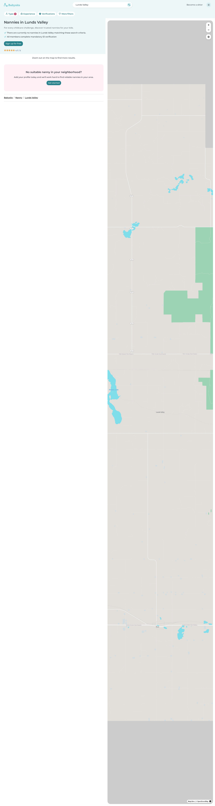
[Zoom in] (208, 24)
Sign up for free (13, 43)
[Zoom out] (208, 29)
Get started (54, 83)
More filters (67, 14)
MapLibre (191, 801)
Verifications (48, 14)
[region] (160, 412)
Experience (29, 14)
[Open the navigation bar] (208, 4)
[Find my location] (208, 36)
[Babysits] (12, 5)
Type (12, 14)
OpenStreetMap (202, 801)
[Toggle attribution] (210, 801)
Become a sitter (195, 5)
